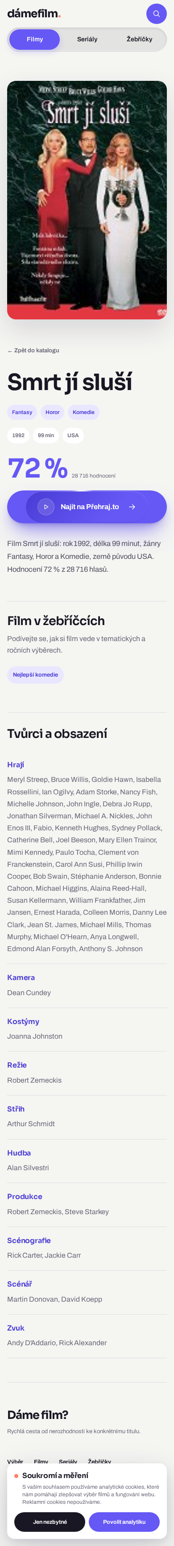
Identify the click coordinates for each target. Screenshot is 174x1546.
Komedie (84, 412)
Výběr (15, 1461)
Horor (52, 412)
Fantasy (22, 412)
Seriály (87, 39)
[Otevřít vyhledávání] (156, 14)
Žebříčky (139, 39)
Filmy (35, 39)
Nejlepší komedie (35, 675)
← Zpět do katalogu (33, 350)
